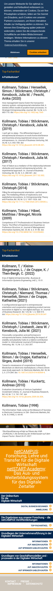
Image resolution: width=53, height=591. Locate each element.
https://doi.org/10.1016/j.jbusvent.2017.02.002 (23, 175)
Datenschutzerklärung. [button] (16, 45)
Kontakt (10, 581)
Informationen (40, 541)
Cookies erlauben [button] (38, 52)
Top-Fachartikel (39, 525)
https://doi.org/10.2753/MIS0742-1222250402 (23, 232)
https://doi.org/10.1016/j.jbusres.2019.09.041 (26, 314)
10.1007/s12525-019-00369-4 (31, 372)
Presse (25, 581)
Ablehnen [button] (15, 52)
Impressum (14, 584)
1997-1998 (12, 58)
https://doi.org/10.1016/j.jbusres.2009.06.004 (22, 397)
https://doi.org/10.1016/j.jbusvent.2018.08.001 (23, 145)
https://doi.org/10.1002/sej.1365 (28, 112)
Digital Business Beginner (34, 506)
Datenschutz (34, 584)
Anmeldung (42, 509)
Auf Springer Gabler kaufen (33, 548)
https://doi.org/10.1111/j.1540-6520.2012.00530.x (24, 202)
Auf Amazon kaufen (38, 545)
